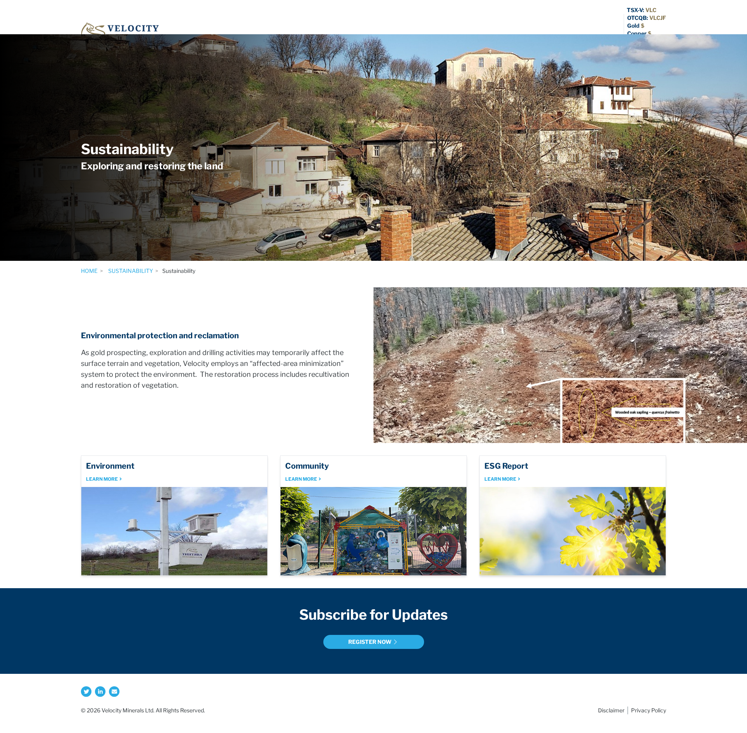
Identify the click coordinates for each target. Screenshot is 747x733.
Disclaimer (611, 710)
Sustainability (130, 270)
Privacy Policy (648, 710)
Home (89, 270)
